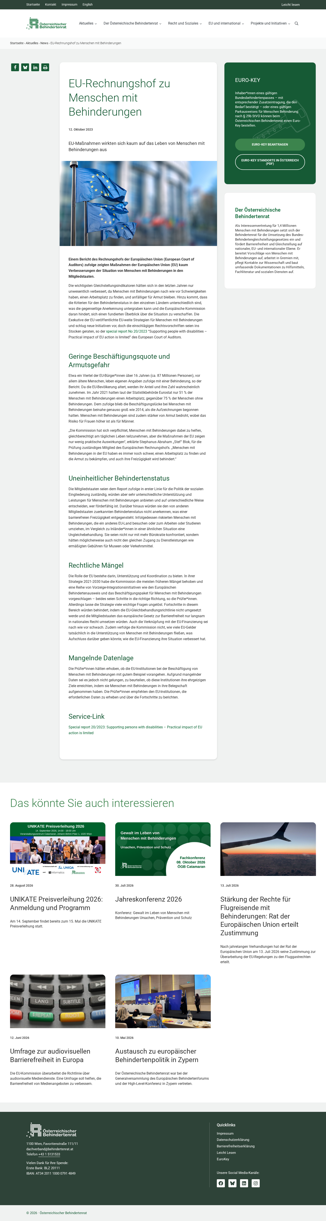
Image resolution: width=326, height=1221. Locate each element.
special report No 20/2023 (126, 331)
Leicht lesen (291, 5)
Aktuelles (32, 43)
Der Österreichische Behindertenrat (257, 213)
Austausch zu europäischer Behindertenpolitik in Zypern (157, 1055)
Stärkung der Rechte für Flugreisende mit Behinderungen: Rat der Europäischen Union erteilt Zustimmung (259, 916)
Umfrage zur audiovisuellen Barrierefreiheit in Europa (50, 1055)
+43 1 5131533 (49, 1154)
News (44, 43)
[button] (15, 67)
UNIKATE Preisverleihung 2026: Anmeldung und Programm (56, 903)
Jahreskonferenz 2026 (148, 899)
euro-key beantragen (270, 144)
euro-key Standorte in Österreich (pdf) (270, 161)
